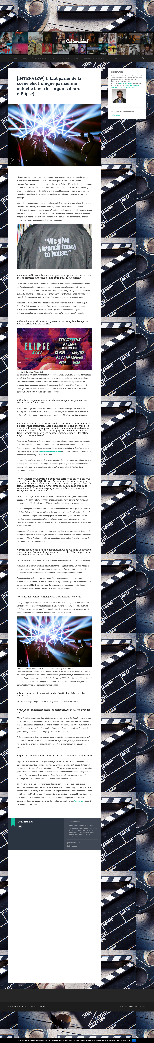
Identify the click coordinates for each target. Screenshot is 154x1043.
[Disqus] (54, 879)
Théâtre (54, 58)
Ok (133, 1040)
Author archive (20, 826)
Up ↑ (144, 1006)
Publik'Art (128, 85)
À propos (14, 58)
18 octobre (73, 829)
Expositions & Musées (70, 58)
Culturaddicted (40, 58)
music (79, 832)
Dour (75, 830)
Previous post (74, 843)
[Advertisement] (77, 15)
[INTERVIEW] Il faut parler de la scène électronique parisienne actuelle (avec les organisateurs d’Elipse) (49, 85)
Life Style (113, 58)
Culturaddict (77, 41)
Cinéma (25, 58)
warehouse (73, 836)
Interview (72, 832)
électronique (83, 830)
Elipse (91, 830)
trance (87, 834)
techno (81, 834)
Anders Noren (134, 1006)
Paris (92, 832)
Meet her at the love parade (50, 451)
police (71, 834)
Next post (73, 846)
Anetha (91, 829)
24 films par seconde (127, 87)
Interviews (73, 825)
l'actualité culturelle (125, 83)
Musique (99, 58)
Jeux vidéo (87, 58)
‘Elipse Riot (78, 801)
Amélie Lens (83, 829)
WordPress (45, 1006)
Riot (76, 834)
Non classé (89, 825)
